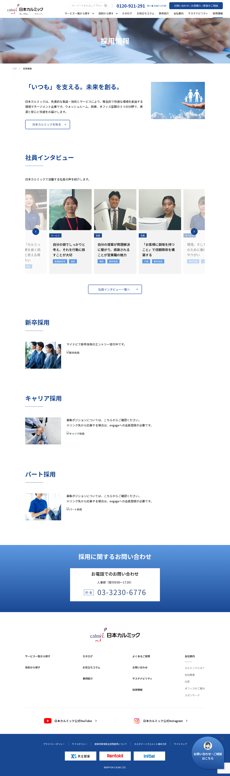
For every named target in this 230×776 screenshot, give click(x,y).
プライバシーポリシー (54, 743)
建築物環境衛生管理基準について (111, 743)
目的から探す (32, 667)
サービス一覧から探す (37, 656)
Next (194, 231)
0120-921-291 (131, 6)
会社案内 (179, 13)
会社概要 (190, 675)
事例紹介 (164, 13)
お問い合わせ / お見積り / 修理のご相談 (196, 5)
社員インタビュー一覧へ (114, 289)
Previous (35, 231)
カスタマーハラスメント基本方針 (150, 743)
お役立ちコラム (145, 13)
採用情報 (218, 13)
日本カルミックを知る (46, 124)
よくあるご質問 (141, 656)
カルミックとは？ (195, 668)
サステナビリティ (198, 13)
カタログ (127, 13)
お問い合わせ (140, 667)
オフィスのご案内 (195, 688)
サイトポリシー (79, 743)
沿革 (187, 681)
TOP (15, 68)
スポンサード (192, 695)
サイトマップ (180, 743)
